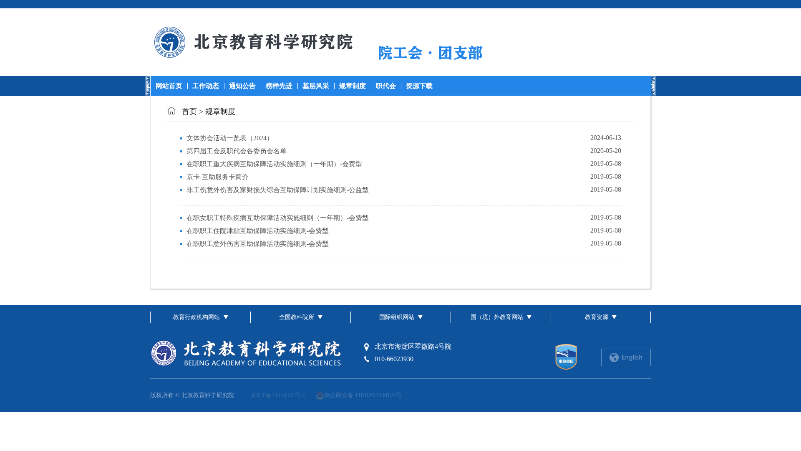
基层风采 (315, 85)
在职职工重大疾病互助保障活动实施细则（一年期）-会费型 (274, 163)
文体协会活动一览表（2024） (229, 138)
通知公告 (242, 85)
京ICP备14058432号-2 (278, 395)
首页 (189, 111)
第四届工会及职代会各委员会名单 (236, 151)
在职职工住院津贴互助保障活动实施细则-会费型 (257, 230)
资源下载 (419, 85)
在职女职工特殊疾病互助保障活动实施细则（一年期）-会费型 (277, 217)
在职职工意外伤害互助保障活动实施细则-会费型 (257, 243)
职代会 (386, 85)
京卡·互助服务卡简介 (217, 176)
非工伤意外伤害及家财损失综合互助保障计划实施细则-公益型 (277, 189)
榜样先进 (279, 85)
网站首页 (169, 85)
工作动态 (205, 85)
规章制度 (352, 85)
